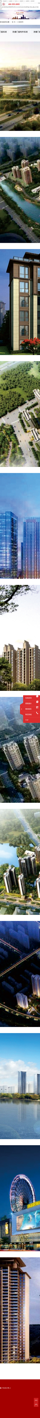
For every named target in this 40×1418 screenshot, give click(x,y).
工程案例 (27, 1)
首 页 (13, 22)
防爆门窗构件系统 (20, 32)
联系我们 (32, 1)
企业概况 (10, 1)
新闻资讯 (21, 1)
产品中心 (16, 1)
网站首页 (5, 1)
